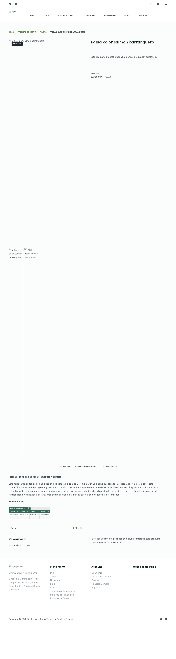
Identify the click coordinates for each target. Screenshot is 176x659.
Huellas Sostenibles (67, 15)
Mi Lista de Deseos (101, 576)
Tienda (45, 15)
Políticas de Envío (59, 598)
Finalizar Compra (100, 583)
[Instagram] (10, 4)
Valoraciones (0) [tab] (109, 466)
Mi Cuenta (96, 572)
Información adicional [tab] (85, 466)
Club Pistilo (110, 15)
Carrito (95, 580)
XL (81, 528)
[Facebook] (16, 4)
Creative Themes (65, 619)
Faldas (107, 77)
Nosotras (90, 15)
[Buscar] (150, 4)
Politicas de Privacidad (62, 594)
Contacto (142, 15)
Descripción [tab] (64, 466)
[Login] (158, 4)
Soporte (95, 587)
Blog (126, 15)
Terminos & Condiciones (62, 591)
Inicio (31, 15)
